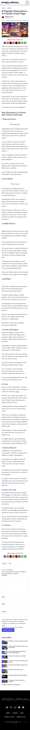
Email (4, 604)
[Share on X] (11, 43)
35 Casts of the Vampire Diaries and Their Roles (17, 647)
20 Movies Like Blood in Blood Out (18, 665)
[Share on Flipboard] (13, 43)
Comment (4, 575)
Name (4, 597)
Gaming (9, 8)
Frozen (7, 495)
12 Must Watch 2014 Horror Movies (17, 675)
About (8, 713)
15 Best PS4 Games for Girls (15, 669)
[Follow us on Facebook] (19, 707)
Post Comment (8, 630)
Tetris (17, 391)
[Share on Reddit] (8, 43)
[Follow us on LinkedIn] (15, 707)
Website (4, 611)
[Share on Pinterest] (19, 43)
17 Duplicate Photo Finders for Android (16, 681)
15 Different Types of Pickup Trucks (18, 641)
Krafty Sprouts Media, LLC (13, 721)
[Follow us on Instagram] (10, 707)
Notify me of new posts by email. (13, 627)
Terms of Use (21, 717)
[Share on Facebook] (5, 43)
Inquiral (10, 2)
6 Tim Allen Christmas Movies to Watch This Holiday (17, 652)
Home (3, 8)
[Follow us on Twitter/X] (6, 707)
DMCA (22, 713)
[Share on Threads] (16, 43)
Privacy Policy (9, 717)
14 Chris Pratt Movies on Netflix (16, 656)
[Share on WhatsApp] (22, 43)
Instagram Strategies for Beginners (11, 684)
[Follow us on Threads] (23, 707)
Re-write (5, 563)
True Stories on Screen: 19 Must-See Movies (18, 661)
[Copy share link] (25, 43)
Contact (15, 713)
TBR (10, 563)
